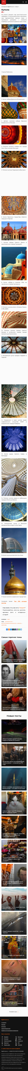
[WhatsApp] (19, 629)
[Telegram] (21, 629)
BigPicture (11, 6)
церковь (4, 625)
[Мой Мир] (11, 629)
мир (16, 6)
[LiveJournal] (15, 629)
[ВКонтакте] (7, 629)
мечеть (19, 623)
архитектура (8, 621)
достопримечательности (8, 623)
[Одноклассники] (9, 629)
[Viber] (17, 629)
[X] (13, 629)
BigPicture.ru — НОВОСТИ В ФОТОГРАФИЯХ (12, 1051)
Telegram (22, 607)
